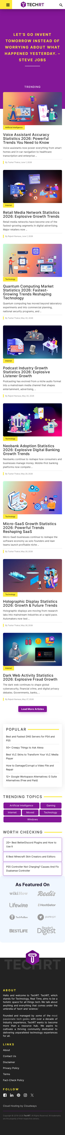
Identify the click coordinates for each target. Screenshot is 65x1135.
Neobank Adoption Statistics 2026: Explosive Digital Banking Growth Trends (31, 450)
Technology (10, 279)
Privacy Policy (11, 1068)
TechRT (27, 1115)
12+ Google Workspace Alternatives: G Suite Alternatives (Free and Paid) (31, 778)
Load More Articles (32, 709)
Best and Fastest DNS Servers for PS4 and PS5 (30, 738)
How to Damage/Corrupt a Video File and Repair (30, 767)
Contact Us (9, 1056)
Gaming (51, 805)
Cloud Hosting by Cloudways (20, 1105)
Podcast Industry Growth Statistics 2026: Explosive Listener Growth (26, 372)
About (6, 1050)
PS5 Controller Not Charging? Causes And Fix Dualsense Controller (32, 868)
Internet (8, 205)
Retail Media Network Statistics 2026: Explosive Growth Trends (31, 214)
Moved (30, 812)
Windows (32, 819)
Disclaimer (9, 1062)
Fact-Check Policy (13, 1080)
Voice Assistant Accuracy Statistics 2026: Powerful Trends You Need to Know (26, 138)
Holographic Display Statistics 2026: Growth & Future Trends (30, 603)
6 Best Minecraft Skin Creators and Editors (30, 856)
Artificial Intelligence (14, 127)
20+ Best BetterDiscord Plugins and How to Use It (31, 844)
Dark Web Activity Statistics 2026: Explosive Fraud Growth (30, 677)
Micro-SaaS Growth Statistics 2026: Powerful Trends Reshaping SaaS (29, 528)
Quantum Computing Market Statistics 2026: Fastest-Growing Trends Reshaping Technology (28, 292)
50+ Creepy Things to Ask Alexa (24, 747)
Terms (6, 1074)
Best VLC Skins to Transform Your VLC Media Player (32, 756)
